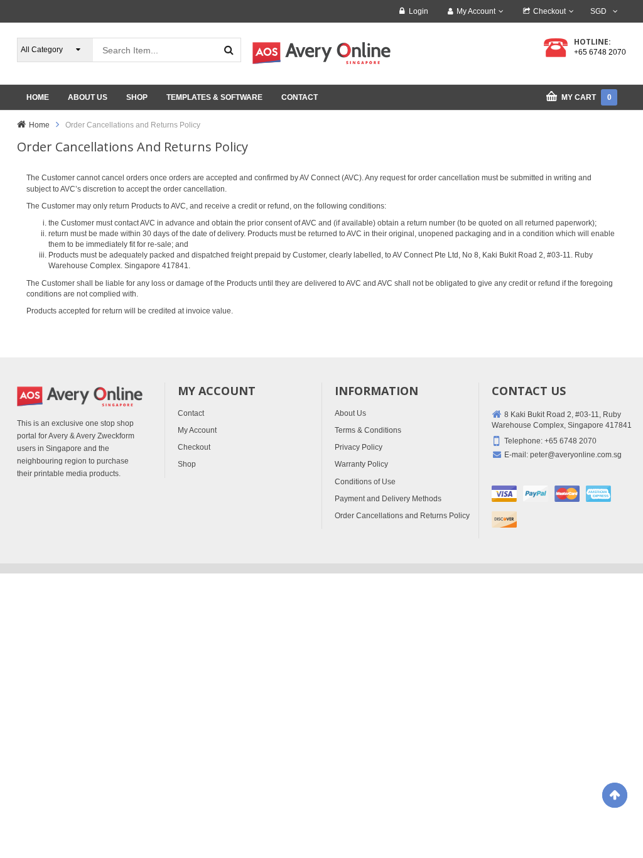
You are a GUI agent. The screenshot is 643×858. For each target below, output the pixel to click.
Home (39, 125)
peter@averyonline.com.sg (576, 454)
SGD (598, 11)
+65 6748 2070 (600, 52)
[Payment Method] (504, 494)
